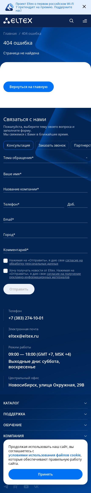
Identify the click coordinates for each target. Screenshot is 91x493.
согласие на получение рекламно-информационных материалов (45, 275)
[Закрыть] (84, 7)
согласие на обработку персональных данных (46, 262)
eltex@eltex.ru (23, 336)
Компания (13, 436)
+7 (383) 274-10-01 (26, 318)
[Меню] (85, 20)
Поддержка (14, 414)
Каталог (11, 403)
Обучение (12, 425)
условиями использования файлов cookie (44, 455)
